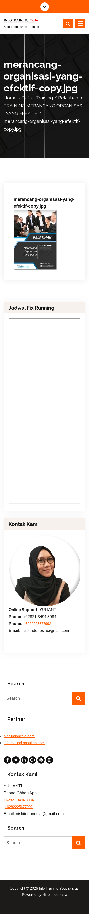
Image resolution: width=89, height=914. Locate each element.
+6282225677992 (37, 624)
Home (10, 97)
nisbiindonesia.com (19, 736)
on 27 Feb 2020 (30, 178)
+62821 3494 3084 (19, 800)
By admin (58, 178)
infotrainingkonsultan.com (24, 743)
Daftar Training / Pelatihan (50, 97)
